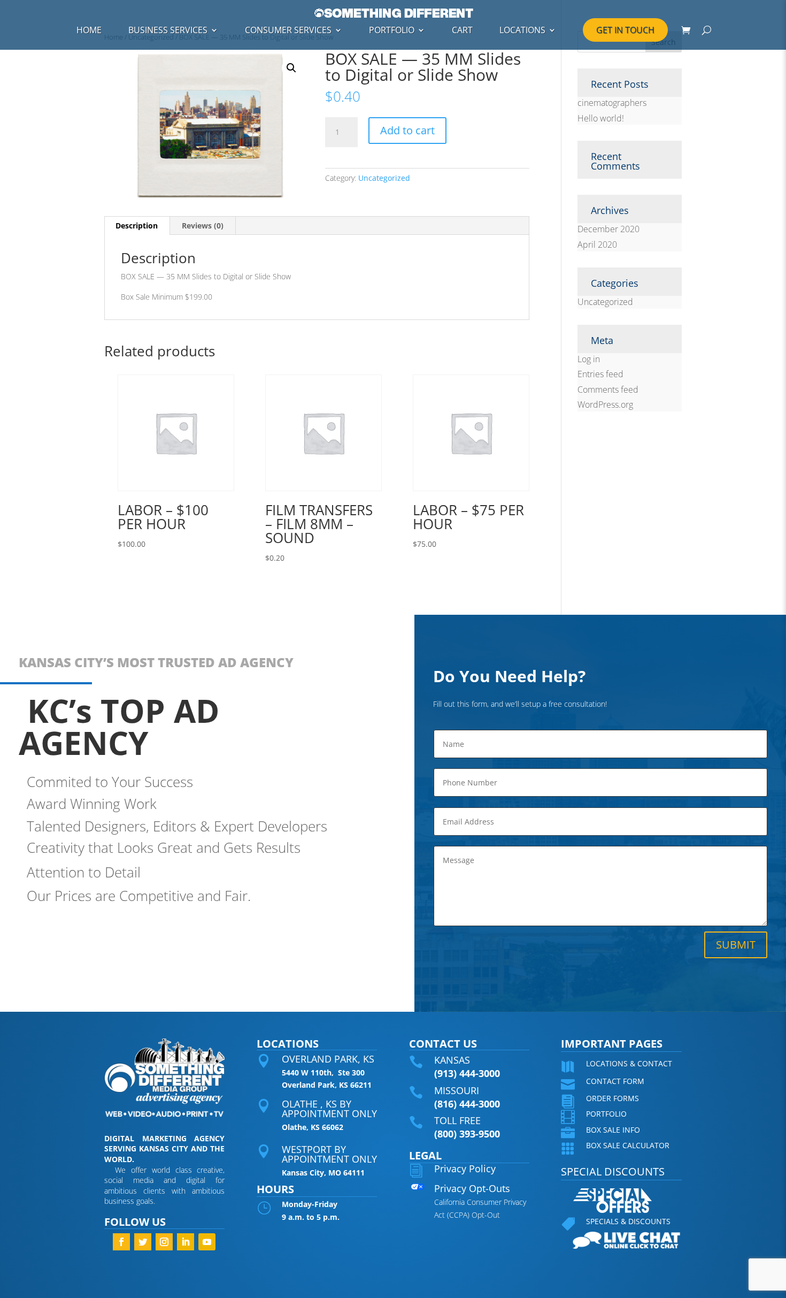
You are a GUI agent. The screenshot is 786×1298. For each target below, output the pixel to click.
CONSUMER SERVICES (288, 30)
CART (462, 30)
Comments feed (607, 389)
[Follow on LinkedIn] (185, 1241)
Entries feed (600, 374)
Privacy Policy (465, 1168)
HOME (89, 30)
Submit (736, 944)
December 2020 (608, 229)
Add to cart (407, 130)
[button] (291, 68)
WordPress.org (605, 404)
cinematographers (611, 103)
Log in (588, 359)
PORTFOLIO (391, 30)
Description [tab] (136, 225)
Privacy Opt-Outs (472, 1188)
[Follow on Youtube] (206, 1241)
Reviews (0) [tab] (203, 225)
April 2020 (597, 244)
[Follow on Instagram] (164, 1241)
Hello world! (600, 118)
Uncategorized (384, 178)
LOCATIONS (522, 30)
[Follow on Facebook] (121, 1241)
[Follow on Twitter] (142, 1241)
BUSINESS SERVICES (167, 30)
